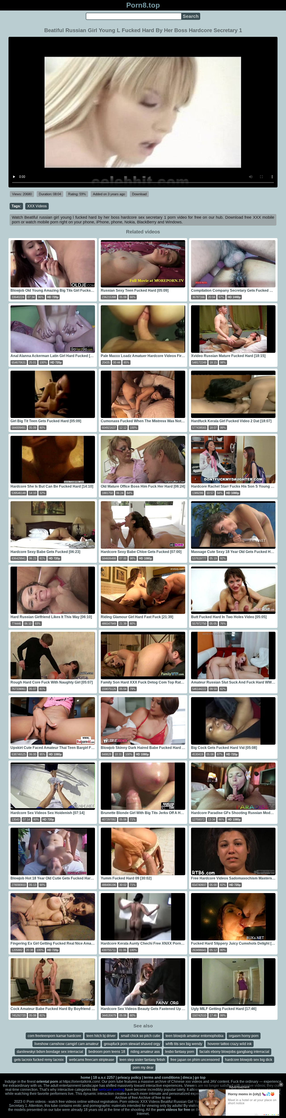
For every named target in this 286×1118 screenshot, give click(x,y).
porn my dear (143, 1067)
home (85, 1077)
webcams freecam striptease (91, 1060)
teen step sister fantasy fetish (142, 1060)
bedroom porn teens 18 (106, 1052)
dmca (187, 1077)
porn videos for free (173, 1110)
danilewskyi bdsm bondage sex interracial (50, 1052)
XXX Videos (37, 206)
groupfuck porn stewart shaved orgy (132, 1044)
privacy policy (129, 1077)
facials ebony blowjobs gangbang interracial (234, 1052)
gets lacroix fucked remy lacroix (39, 1060)
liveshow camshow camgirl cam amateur (66, 1044)
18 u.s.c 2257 (104, 1077)
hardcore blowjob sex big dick (248, 1060)
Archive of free (150, 1097)
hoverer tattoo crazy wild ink (230, 1044)
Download (139, 194)
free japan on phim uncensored (195, 1060)
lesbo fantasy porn (179, 1052)
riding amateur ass (145, 1052)
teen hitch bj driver (101, 1036)
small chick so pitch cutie (140, 1036)
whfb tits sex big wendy (184, 1044)
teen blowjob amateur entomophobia (194, 1036)
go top (200, 1077)
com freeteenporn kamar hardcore (54, 1036)
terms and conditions (162, 1077)
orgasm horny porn (244, 1036)
